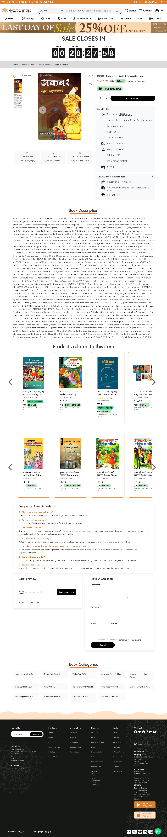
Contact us (151, 2)
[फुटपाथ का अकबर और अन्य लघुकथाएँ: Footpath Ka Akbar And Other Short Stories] (70, 468)
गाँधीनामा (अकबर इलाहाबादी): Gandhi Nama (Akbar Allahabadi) (107, 394)
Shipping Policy (75, 747)
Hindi (32, 65)
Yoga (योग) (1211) (50, 687)
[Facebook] (135, 732)
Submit (103, 645)
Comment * (96, 585)
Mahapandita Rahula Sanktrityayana (133, 120)
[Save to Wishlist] (90, 76)
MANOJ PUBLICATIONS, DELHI (105, 479)
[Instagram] (147, 732)
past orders (102, 560)
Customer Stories (97, 762)
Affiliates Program (119, 752)
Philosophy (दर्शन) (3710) (53, 696)
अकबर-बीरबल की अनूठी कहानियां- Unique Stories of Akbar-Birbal (107, 475)
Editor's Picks (96, 767)
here (82, 560)
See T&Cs (32, 162)
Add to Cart (133, 98)
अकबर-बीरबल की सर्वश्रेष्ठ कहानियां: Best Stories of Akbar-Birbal (144, 475)
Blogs (93, 747)
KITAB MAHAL (125, 114)
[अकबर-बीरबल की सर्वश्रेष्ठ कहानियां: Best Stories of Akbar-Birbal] (144, 468)
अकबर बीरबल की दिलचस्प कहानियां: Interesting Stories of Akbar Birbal (70, 394)
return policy (68, 534)
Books (24, 65)
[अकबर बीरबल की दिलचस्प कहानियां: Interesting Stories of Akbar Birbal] (70, 388)
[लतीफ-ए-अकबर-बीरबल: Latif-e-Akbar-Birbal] (33, 468)
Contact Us (116, 732)
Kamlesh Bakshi (68, 478)
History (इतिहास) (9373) (24, 696)
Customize (116, 737)
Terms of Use (123, 639)
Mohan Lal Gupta (32, 398)
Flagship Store (140, 755)
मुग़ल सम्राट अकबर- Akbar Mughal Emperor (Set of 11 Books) (144, 394)
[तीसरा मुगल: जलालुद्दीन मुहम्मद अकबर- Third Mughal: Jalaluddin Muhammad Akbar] (33, 388)
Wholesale (116, 747)
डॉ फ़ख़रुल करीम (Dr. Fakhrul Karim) (104, 402)
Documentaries (96, 752)
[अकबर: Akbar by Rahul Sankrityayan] (18, 86)
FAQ (163, 2)
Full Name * (96, 607)
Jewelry (51, 742)
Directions (137, 766)
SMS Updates (117, 771)
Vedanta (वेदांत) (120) (109, 696)
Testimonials (95, 757)
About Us (94, 732)
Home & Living (53, 757)
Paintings (51, 752)
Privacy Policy (136, 639)
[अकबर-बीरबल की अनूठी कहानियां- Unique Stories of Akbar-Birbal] (107, 468)
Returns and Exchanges (119, 188)
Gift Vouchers (117, 762)
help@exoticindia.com (28, 552)
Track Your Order (119, 757)
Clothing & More (54, 747)
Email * (94, 623)
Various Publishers (141, 399)
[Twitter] (139, 732)
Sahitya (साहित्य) (44, 65)
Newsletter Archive (97, 742)
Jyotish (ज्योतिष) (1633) (23, 687)
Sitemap (116, 767)
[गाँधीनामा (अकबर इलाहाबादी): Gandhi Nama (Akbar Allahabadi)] (107, 388)
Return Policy (74, 737)
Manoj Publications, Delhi (68, 399)
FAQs (93, 737)
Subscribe (36, 734)
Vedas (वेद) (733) (79, 674)
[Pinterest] (143, 732)
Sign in (137, 2)
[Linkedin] (150, 732)
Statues (51, 732)
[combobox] (89, 11)
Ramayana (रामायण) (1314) (82, 687)
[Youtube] (154, 732)
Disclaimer (73, 732)
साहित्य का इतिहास (61, 65)
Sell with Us (117, 742)
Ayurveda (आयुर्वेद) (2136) (111, 674)
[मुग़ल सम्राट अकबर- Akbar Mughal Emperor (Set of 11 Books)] (144, 388)
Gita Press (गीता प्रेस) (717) (111, 687)
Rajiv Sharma (30, 478)
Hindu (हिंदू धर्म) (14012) (24, 674)
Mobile (114, 623)
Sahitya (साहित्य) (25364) (140, 687)
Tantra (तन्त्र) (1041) (52, 674)
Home (15, 65)
